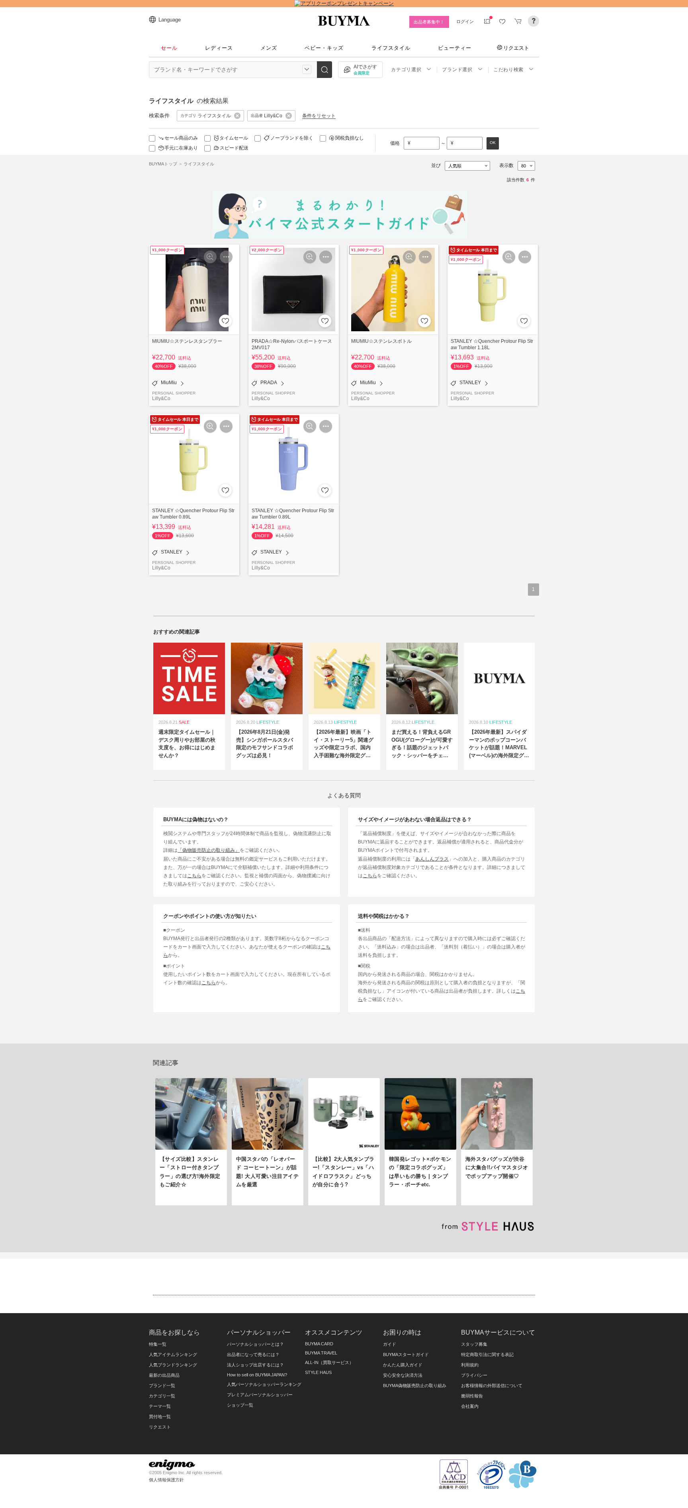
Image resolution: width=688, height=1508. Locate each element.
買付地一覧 (160, 1416)
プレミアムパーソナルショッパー (260, 1394)
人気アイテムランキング (173, 1354)
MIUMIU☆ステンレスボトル (381, 341)
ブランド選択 (457, 69)
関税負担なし (349, 138)
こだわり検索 (508, 69)
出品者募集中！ (429, 21)
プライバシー (474, 1375)
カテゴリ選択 (406, 69)
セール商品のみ (181, 138)
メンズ (268, 48)
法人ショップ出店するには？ (255, 1364)
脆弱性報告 (472, 1395)
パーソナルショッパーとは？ (255, 1344)
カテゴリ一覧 (162, 1395)
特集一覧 (157, 1344)
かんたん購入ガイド (402, 1364)
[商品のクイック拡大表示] (210, 257)
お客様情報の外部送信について (491, 1385)
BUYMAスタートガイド (406, 1354)
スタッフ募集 (474, 1344)
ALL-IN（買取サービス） (329, 1362)
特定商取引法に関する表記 (487, 1354)
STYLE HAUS (318, 1372)
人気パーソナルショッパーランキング (264, 1384)
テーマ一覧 (160, 1406)
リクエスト (516, 48)
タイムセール (233, 138)
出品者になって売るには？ (253, 1354)
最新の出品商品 (164, 1375)
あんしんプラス (432, 858)
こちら (194, 875)
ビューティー (454, 48)
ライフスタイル (390, 48)
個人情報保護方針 (166, 1479)
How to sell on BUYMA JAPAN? (257, 1374)
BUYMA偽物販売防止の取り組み (414, 1385)
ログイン (465, 21)
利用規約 (470, 1364)
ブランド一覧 (162, 1385)
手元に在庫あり (181, 148)
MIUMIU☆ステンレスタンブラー (187, 341)
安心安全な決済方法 (402, 1375)
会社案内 (470, 1406)
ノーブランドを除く (291, 138)
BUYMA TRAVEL (321, 1353)
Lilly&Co (161, 398)
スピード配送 (234, 148)
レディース (219, 48)
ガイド (389, 1344)
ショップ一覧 (240, 1405)
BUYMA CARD (319, 1343)
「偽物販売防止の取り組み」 (209, 850)
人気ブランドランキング (173, 1364)
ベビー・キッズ (324, 48)
